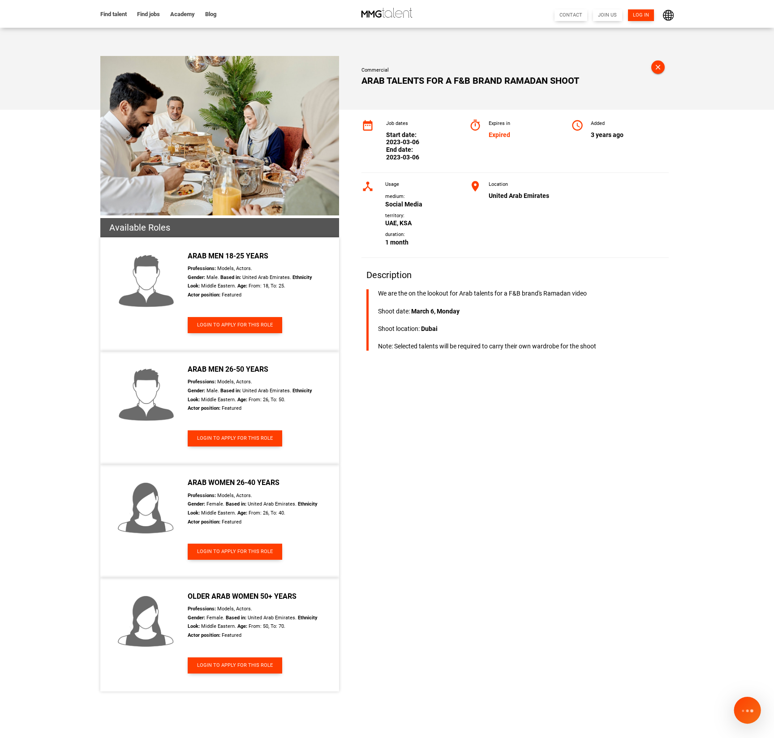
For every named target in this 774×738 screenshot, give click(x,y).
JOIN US (607, 15)
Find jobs (148, 14)
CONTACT (570, 15)
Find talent (113, 14)
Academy (182, 14)
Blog (210, 14)
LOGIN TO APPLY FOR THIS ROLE (235, 325)
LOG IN (641, 15)
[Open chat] (747, 711)
